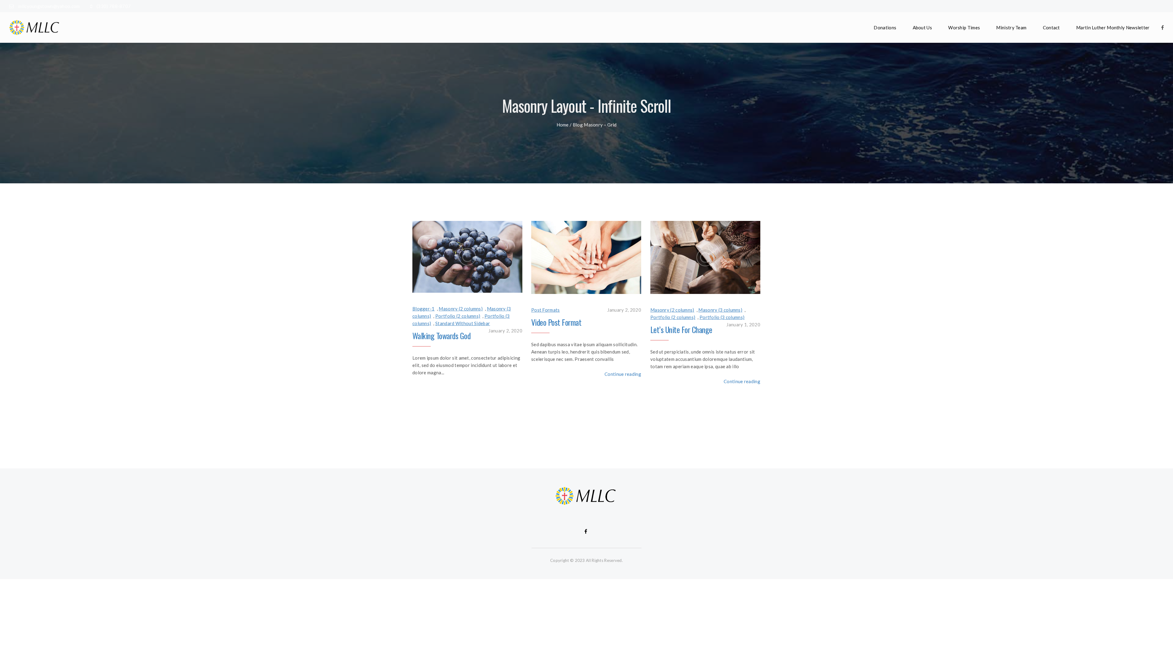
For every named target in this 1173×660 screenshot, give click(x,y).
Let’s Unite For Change (681, 330)
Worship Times (964, 27)
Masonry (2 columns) (461, 308)
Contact (1051, 27)
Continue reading (623, 374)
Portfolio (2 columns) (457, 316)
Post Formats (545, 310)
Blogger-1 (423, 308)
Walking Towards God (441, 336)
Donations (885, 27)
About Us (922, 27)
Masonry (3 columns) (720, 310)
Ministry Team (1011, 27)
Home (563, 124)
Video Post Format (556, 322)
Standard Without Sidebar (462, 323)
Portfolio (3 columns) (722, 317)
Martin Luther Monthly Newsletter (1113, 27)
